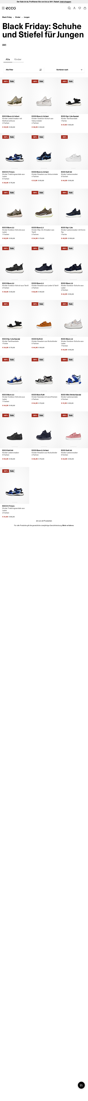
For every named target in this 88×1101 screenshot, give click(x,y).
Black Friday (7, 17)
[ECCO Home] (11, 8)
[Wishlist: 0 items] (79, 8)
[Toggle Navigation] (3, 8)
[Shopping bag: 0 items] (84, 8)
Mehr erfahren (68, 525)
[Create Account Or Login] (74, 8)
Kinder (17, 17)
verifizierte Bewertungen (56, 2)
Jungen (27, 17)
